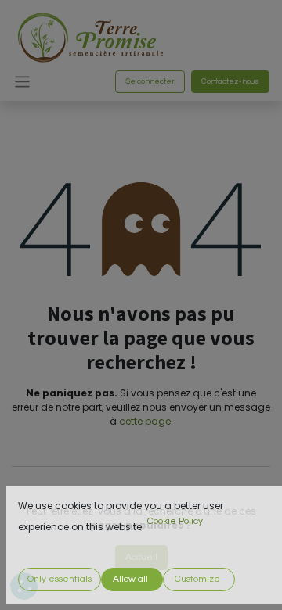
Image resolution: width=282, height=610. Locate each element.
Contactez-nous (230, 81)
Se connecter (150, 81)
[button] (59, 579)
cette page (145, 421)
